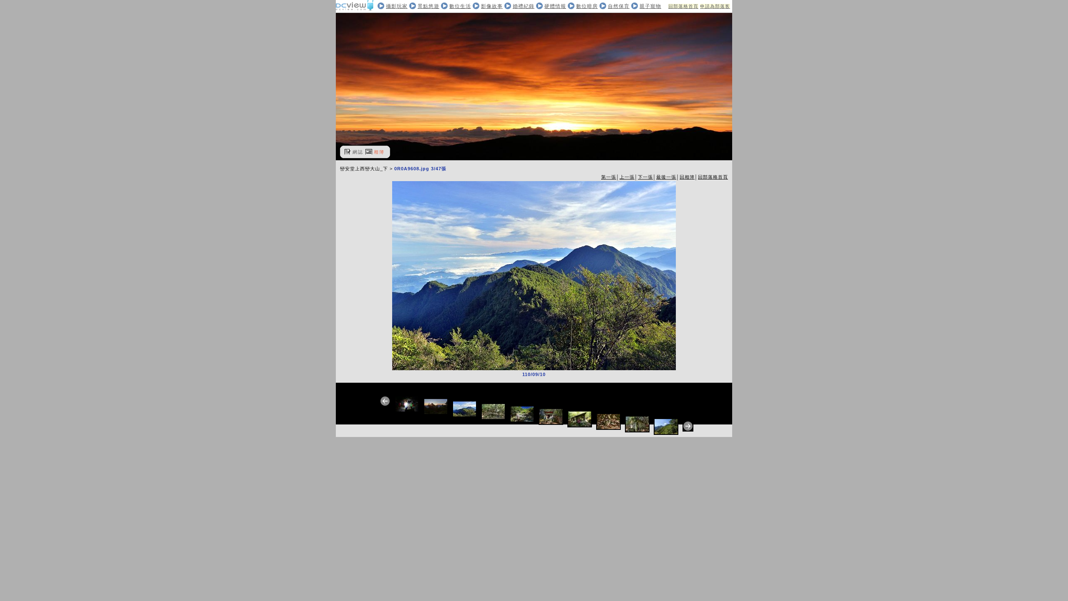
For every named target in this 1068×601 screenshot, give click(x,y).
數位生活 (460, 6)
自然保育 (619, 6)
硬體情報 (555, 6)
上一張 (627, 176)
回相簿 (687, 176)
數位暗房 (587, 6)
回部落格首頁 (683, 6)
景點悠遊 (428, 6)
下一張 (645, 176)
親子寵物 (650, 6)
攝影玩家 (397, 6)
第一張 (608, 176)
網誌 (358, 151)
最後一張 (666, 176)
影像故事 (492, 6)
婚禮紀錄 (523, 6)
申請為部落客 (715, 6)
